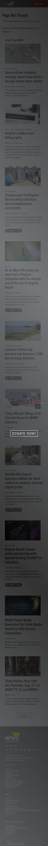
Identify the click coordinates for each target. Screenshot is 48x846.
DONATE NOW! (24, 433)
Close (43, 404)
